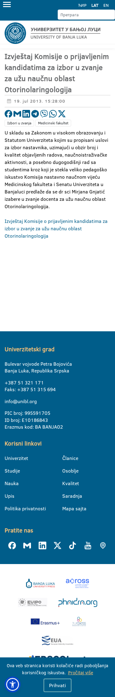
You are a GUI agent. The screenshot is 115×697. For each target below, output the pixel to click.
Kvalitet (66, 483)
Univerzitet (8, 458)
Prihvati (57, 685)
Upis (8, 496)
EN (106, 5)
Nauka (8, 483)
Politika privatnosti (8, 508)
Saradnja (66, 496)
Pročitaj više (80, 672)
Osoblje (66, 470)
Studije (8, 470)
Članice (66, 458)
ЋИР (82, 5)
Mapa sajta (66, 508)
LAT (94, 5)
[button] (12, 684)
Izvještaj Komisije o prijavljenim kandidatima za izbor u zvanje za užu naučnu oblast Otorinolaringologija (56, 228)
